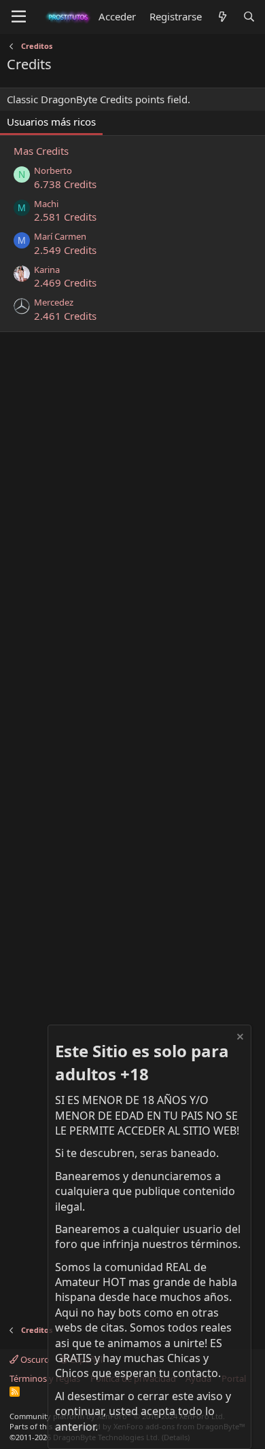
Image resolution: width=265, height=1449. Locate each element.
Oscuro (34, 1359)
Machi (46, 204)
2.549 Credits (65, 250)
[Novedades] (222, 16)
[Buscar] (249, 16)
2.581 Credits (65, 216)
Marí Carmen (60, 236)
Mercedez (53, 302)
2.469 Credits (65, 282)
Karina (47, 269)
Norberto (53, 170)
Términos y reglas (45, 1378)
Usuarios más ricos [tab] (51, 121)
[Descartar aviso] (239, 1038)
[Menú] (19, 17)
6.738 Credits (65, 184)
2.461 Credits (65, 316)
